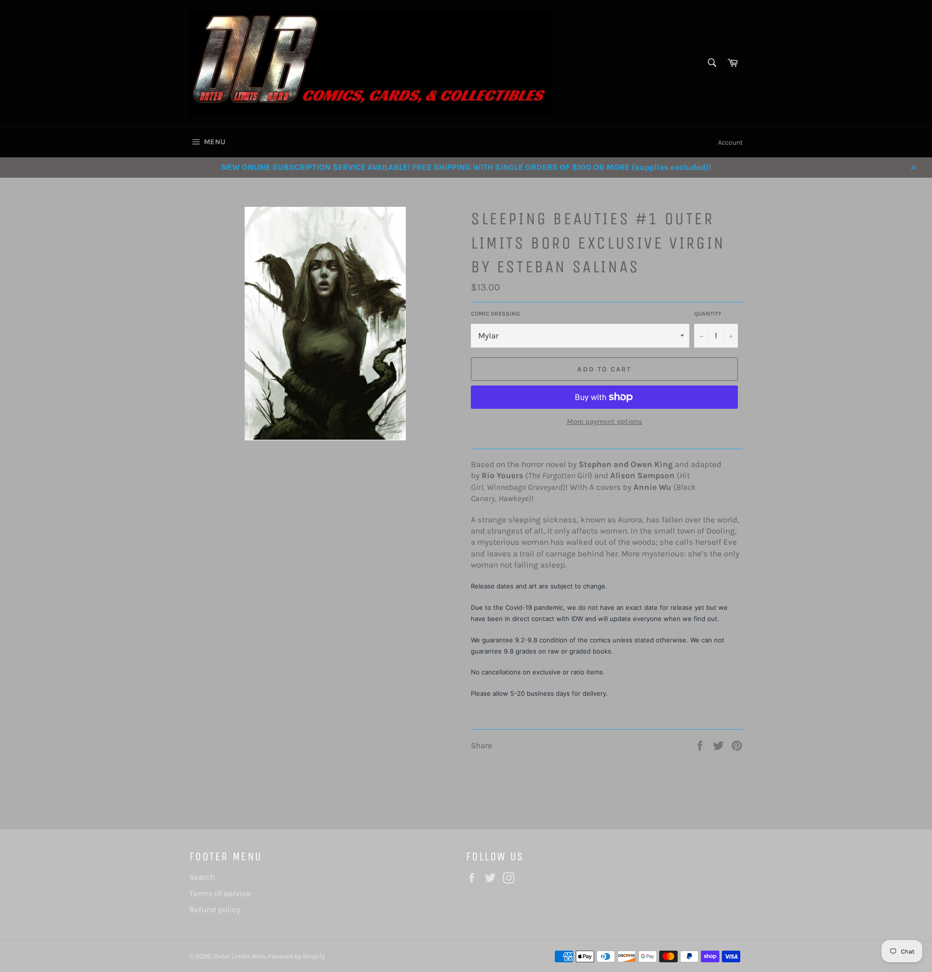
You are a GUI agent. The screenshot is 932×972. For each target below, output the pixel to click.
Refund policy (214, 909)
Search (202, 877)
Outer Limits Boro (239, 956)
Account (730, 142)
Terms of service (220, 893)
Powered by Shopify (296, 956)
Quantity (707, 313)
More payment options (604, 421)
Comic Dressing (495, 313)
